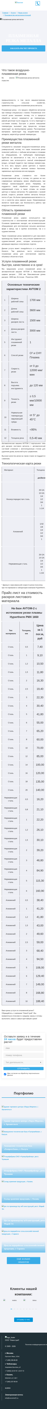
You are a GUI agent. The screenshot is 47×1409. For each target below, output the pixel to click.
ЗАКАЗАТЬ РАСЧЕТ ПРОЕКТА (23, 48)
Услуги (7, 1388)
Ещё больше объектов (23, 1260)
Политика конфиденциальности (36, 1344)
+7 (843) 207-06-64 (11, 1382)
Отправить (23, 1068)
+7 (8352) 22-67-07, (11, 1371)
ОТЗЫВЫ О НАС (23, 1320)
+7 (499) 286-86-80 (11, 1360)
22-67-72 (21, 1371)
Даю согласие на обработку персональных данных (23, 1074)
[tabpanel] (13, 1303)
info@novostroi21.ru (11, 1398)
